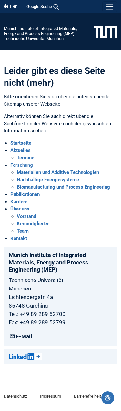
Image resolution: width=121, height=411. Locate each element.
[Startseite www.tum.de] (105, 32)
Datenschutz (15, 396)
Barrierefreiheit (87, 396)
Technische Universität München (34, 38)
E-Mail (24, 336)
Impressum (50, 396)
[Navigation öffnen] (109, 6)
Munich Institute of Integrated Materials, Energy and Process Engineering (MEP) (40, 31)
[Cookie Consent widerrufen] (107, 397)
